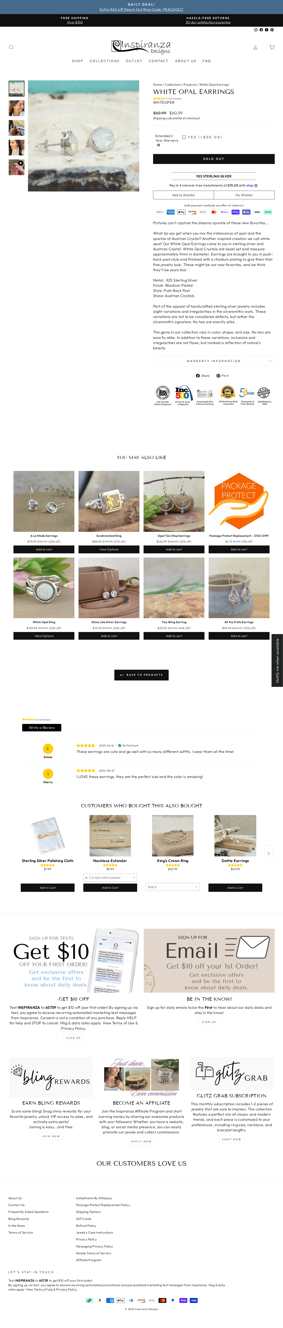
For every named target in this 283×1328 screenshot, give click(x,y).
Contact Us (16, 1205)
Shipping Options (88, 1212)
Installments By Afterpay (94, 1198)
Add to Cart (48, 888)
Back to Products (144, 674)
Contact (159, 61)
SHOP (77, 61)
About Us (186, 61)
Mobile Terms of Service (93, 1253)
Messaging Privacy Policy (94, 1246)
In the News (16, 1226)
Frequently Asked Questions (28, 1212)
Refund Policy (86, 1226)
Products (190, 85)
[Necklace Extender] (110, 835)
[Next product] (269, 853)
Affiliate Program (89, 1260)
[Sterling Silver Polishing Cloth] (48, 835)
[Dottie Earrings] (235, 835)
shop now (232, 1139)
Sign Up (209, 1021)
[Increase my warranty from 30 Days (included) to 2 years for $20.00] (158, 145)
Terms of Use (123, 1023)
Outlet (134, 61)
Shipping (159, 118)
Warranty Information (214, 361)
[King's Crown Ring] (173, 835)
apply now (141, 1141)
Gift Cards (83, 1219)
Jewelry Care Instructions (94, 1232)
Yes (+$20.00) (205, 137)
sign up (74, 1037)
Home (157, 85)
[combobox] (110, 877)
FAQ (207, 61)
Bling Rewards (18, 1219)
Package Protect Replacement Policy (103, 1205)
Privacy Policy (73, 1028)
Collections (105, 61)
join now (51, 1136)
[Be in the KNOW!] (209, 961)
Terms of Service (20, 1232)
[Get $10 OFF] (73, 961)
